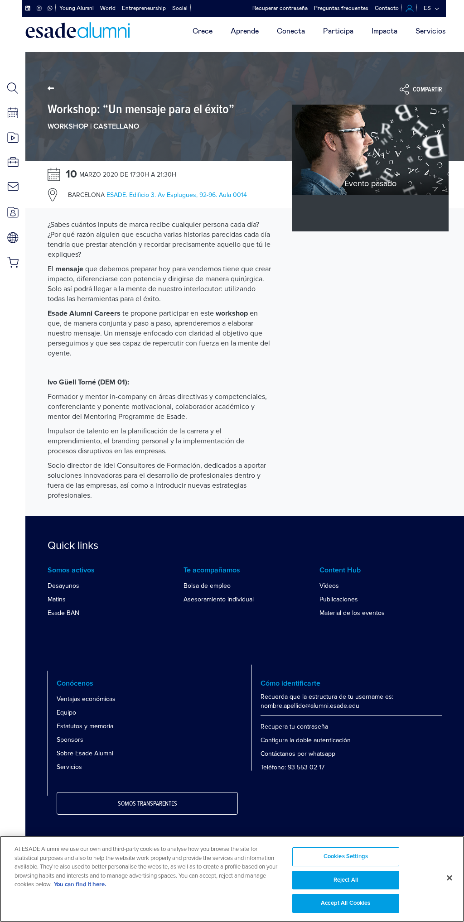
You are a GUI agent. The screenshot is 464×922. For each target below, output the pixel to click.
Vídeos (329, 586)
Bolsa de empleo (207, 586)
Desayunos (63, 586)
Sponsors (70, 740)
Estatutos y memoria (85, 726)
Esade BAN (63, 613)
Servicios (431, 31)
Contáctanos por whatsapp (298, 754)
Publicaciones (338, 599)
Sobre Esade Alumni (85, 753)
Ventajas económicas (86, 699)
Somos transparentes (147, 804)
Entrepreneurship (144, 8)
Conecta (291, 31)
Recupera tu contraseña (294, 726)
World (108, 8)
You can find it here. (80, 885)
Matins (57, 599)
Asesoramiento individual (219, 599)
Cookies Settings (346, 857)
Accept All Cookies (345, 903)
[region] (232, 879)
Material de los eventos (352, 613)
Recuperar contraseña (280, 8)
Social (180, 8)
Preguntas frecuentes (341, 8)
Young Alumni (76, 8)
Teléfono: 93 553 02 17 (292, 767)
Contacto (387, 8)
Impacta (384, 31)
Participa (338, 31)
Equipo (66, 712)
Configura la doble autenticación (306, 740)
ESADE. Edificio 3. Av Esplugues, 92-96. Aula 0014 (157, 195)
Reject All (346, 880)
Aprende (245, 31)
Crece (203, 31)
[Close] (449, 878)
